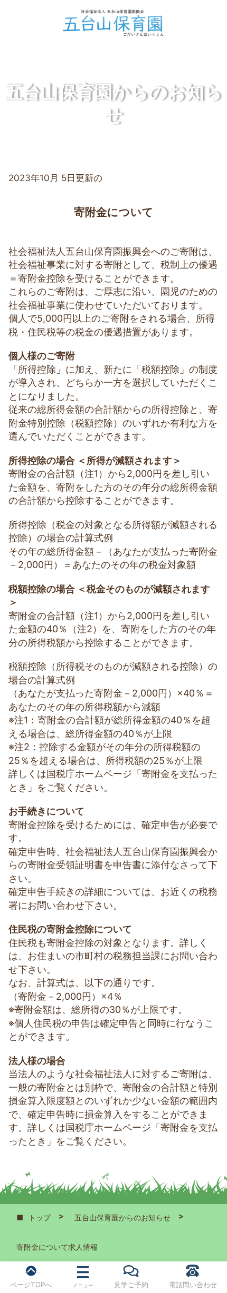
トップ (40, 1217)
